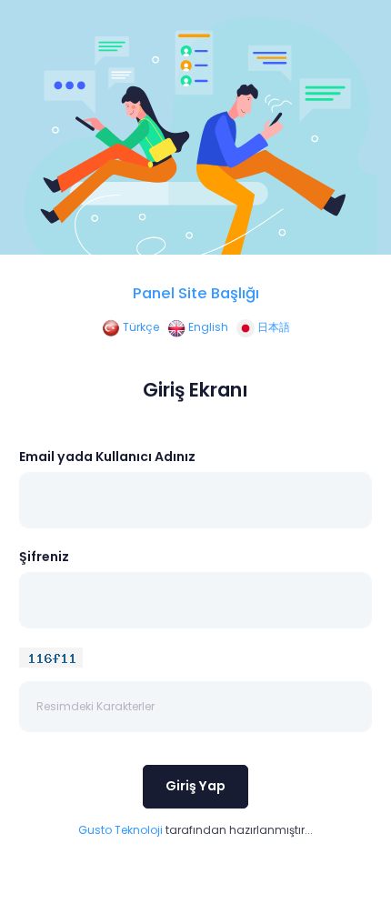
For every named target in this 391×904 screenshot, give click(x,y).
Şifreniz (44, 556)
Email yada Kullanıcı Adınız (107, 456)
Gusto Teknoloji (120, 830)
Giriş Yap (195, 786)
